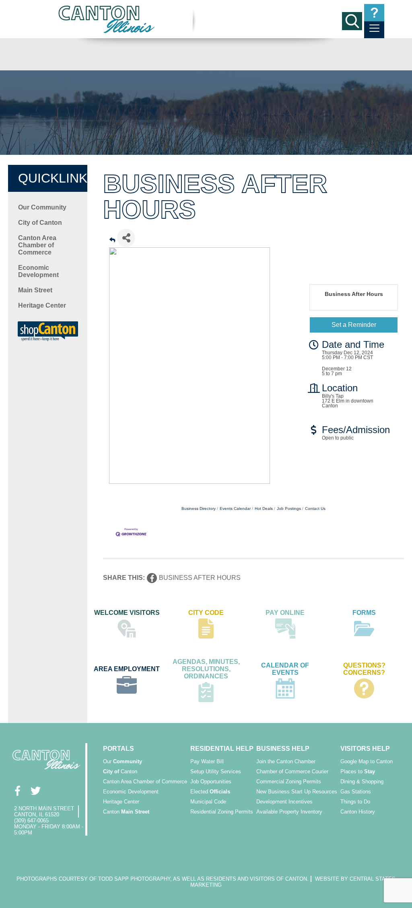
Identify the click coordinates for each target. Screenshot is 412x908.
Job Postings (289, 508)
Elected (210, 792)
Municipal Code (208, 802)
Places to (357, 771)
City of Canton (40, 222)
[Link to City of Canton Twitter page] (35, 790)
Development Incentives (284, 802)
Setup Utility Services (215, 771)
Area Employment (127, 669)
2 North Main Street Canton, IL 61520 (44, 811)
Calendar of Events (285, 669)
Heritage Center (42, 305)
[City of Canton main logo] (107, 19)
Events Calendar (235, 508)
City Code (206, 612)
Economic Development (38, 271)
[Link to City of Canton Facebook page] (17, 790)
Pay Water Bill (207, 761)
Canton (120, 771)
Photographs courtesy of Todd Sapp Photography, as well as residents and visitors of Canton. (162, 879)
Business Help (282, 748)
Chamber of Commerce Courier (292, 771)
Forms (364, 612)
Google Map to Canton (366, 761)
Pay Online (285, 612)
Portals (118, 748)
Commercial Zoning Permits (288, 782)
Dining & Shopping (361, 782)
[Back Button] (112, 240)
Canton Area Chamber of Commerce (37, 245)
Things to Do (355, 802)
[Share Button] (126, 238)
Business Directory (198, 508)
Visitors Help (365, 748)
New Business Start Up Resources (296, 792)
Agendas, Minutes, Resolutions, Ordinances (206, 669)
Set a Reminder (354, 324)
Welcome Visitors (127, 612)
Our (122, 761)
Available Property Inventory (289, 812)
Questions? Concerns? (364, 669)
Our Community (42, 207)
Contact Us (315, 508)
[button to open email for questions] (374, 12)
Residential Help (221, 748)
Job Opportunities (210, 782)
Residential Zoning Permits (221, 812)
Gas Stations (355, 792)
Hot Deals (264, 508)
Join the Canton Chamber (285, 761)
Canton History (357, 812)
